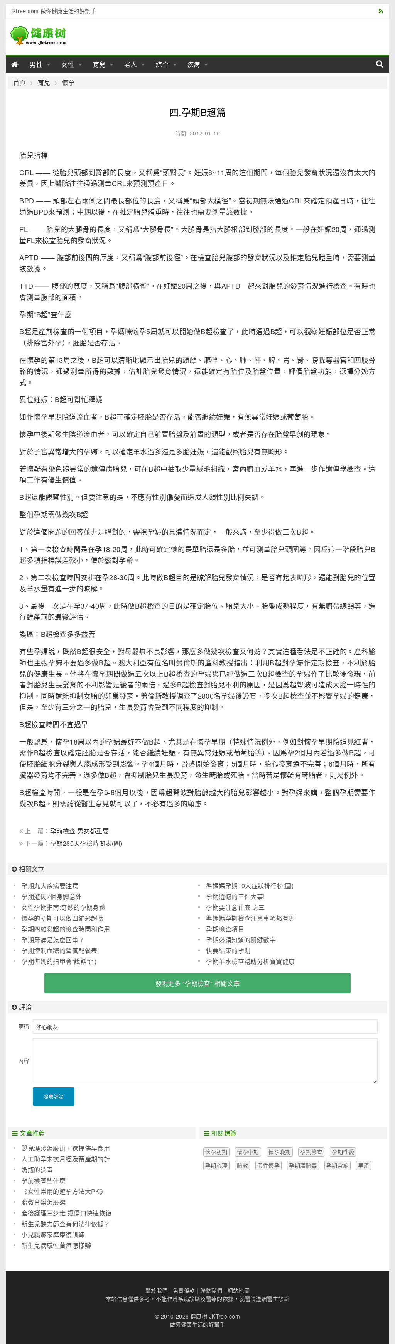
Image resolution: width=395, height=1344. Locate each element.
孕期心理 (216, 1165)
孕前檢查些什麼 (43, 1180)
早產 (363, 1165)
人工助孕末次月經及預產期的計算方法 (62, 1159)
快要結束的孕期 (228, 950)
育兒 (99, 64)
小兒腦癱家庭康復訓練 (52, 1234)
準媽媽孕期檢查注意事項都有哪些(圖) (246, 918)
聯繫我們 (211, 1290)
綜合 (162, 64)
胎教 (242, 1165)
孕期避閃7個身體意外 (51, 896)
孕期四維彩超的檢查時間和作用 (65, 928)
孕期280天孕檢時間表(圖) (86, 843)
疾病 (194, 64)
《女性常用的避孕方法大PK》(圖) (60, 1191)
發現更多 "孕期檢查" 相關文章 (197, 983)
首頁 (19, 83)
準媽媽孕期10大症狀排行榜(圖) (250, 885)
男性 (36, 64)
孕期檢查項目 (225, 928)
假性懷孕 (268, 1165)
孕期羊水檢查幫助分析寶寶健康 (250, 961)
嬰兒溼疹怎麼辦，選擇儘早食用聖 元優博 (62, 1148)
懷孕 (68, 83)
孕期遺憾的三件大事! (235, 896)
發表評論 (54, 1096)
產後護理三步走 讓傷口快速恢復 (66, 1213)
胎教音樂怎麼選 (43, 1202)
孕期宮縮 (337, 1165)
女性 (67, 64)
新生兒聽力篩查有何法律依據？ (65, 1223)
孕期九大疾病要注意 (49, 885)
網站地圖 (239, 1290)
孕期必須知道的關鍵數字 (241, 939)
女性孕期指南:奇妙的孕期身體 (63, 907)
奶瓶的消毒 (37, 1169)
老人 (130, 64)
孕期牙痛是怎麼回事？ (52, 939)
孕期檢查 (311, 1152)
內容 (23, 1061)
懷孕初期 (216, 1152)
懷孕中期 (248, 1152)
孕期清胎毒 (303, 1165)
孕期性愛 (343, 1152)
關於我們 (156, 1290)
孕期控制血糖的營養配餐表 (59, 950)
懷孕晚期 (279, 1152)
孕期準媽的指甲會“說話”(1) (58, 961)
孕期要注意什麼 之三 (235, 907)
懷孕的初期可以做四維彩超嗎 (62, 918)
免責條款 (184, 1290)
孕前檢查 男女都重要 (79, 830)
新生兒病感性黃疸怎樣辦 (56, 1245)
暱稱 (23, 1026)
